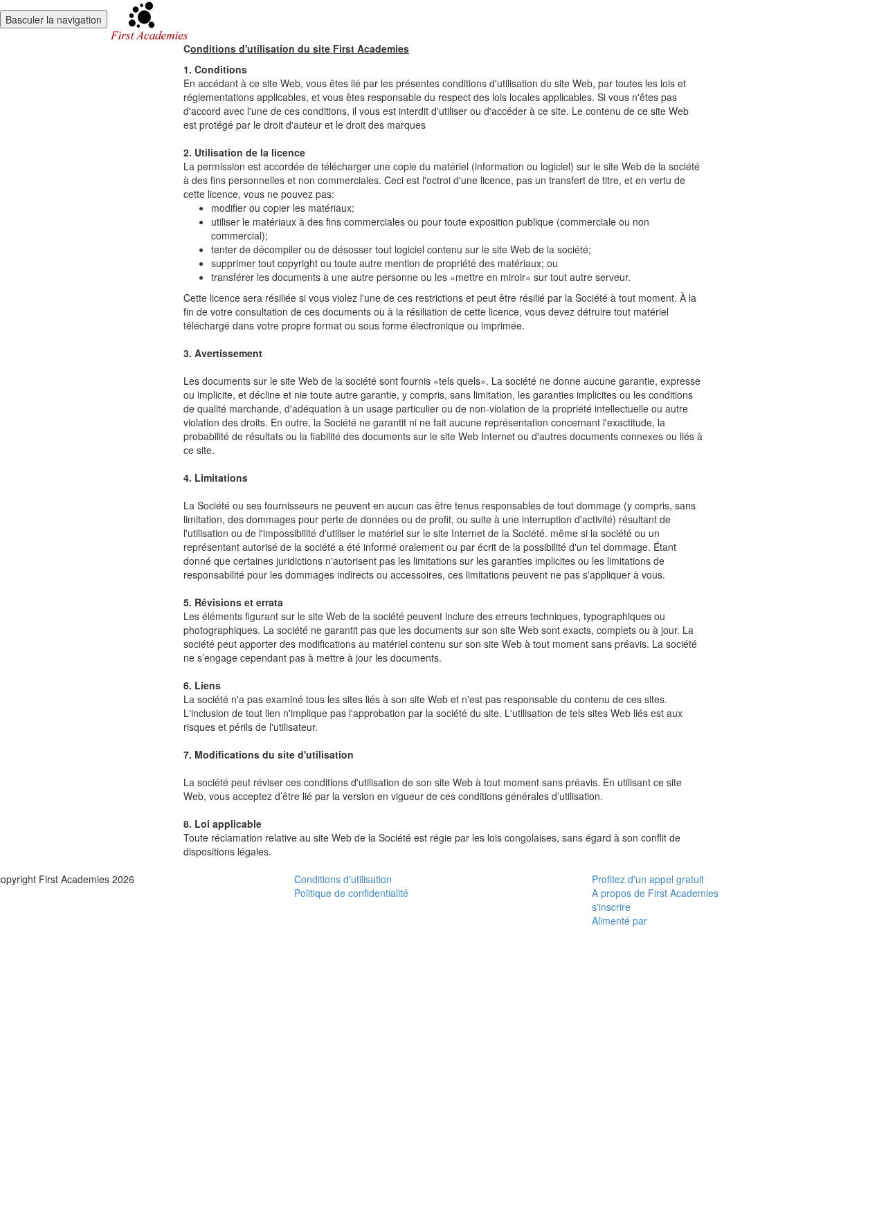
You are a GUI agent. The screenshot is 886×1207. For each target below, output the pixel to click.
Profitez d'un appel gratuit (648, 879)
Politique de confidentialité (351, 893)
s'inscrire (611, 907)
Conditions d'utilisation (343, 879)
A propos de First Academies (655, 893)
